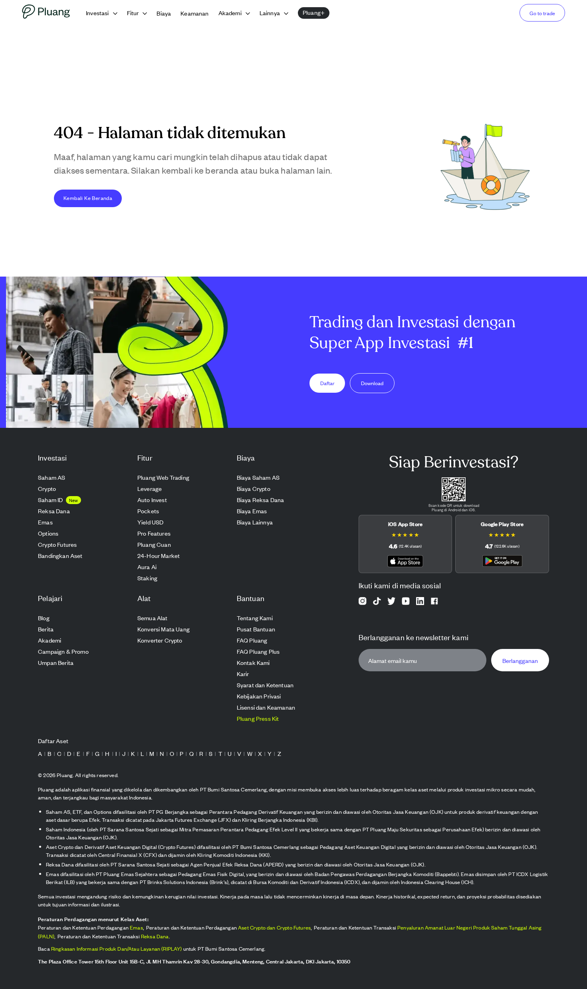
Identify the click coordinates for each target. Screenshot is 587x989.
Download (372, 383)
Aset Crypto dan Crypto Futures (274, 927)
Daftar (327, 383)
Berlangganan (520, 660)
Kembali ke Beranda (87, 198)
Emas (136, 927)
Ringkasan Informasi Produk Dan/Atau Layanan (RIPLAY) (116, 948)
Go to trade (542, 13)
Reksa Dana (155, 936)
